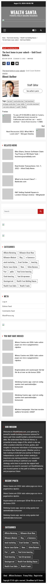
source (5, 73)
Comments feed (8, 311)
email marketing (9, 262)
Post (5, 271)
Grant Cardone (23, 262)
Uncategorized (8, 281)
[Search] (41, 30)
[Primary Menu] (4, 30)
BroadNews (30, 580)
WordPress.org (8, 316)
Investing (34, 262)
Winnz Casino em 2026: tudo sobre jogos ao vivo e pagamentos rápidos (7, 345)
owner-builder (21, 104)
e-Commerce (30, 257)
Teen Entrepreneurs (23, 276)
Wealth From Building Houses (10, 48)
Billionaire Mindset (9, 257)
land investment (29, 101)
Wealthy (24, 107)
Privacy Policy (27, 575)
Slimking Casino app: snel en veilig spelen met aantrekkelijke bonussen (7, 384)
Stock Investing (8, 276)
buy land (10, 101)
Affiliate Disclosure (15, 575)
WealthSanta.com (19, 432)
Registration (38, 575)
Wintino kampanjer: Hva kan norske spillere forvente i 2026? (7, 411)
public (12, 271)
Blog (21, 257)
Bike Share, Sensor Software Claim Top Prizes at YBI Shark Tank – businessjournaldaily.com (7, 154)
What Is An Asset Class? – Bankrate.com (7, 180)
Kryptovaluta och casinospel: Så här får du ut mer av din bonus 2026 (7, 371)
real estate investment (33, 104)
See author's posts (33, 91)
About (5, 575)
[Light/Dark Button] (34, 30)
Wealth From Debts (10, 286)
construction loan (18, 101)
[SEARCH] (41, 211)
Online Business (33, 267)
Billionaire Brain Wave (26, 252)
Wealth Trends (25, 286)
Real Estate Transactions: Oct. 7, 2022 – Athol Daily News (7, 167)
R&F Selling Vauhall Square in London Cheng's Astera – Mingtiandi (7, 194)
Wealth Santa (23, 12)
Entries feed (7, 306)
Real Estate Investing (24, 271)
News (22, 267)
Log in (4, 302)
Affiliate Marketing (9, 252)
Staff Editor (8, 58)
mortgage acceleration (9, 104)
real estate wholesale (9, 107)
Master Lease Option (10, 267)
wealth (18, 107)
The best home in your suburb (13, 71)
